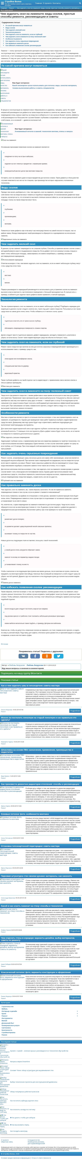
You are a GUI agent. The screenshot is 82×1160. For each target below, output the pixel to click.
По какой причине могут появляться (19, 26)
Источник (4, 644)
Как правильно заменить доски (17, 43)
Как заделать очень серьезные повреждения (22, 41)
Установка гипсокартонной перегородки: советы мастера (30, 846)
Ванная (4, 1021)
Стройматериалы (8, 1032)
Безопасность (7, 1030)
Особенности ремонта (14, 39)
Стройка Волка (13, 1)
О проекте (47, 3)
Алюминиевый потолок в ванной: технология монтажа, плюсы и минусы (44, 131)
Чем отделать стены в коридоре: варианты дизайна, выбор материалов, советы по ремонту (38, 939)
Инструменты (7, 1018)
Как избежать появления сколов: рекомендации (23, 45)
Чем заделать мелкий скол (15, 30)
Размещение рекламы (36, 1142)
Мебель (5, 1009)
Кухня (4, 1014)
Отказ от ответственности (41, 1158)
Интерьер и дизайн (9, 1011)
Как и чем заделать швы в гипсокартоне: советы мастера (30, 685)
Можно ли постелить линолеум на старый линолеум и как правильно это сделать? (38, 718)
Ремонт (3, 712)
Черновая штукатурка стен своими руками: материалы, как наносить (36, 876)
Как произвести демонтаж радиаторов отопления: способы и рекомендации (40, 784)
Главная (38, 3)
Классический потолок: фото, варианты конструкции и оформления (36, 972)
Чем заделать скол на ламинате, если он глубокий (24, 34)
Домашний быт (8, 1023)
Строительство (8, 1006)
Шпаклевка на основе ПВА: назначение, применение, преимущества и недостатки (37, 750)
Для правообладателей (36, 1143)
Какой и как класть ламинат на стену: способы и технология (32, 906)
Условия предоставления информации (15, 1158)
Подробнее (75, 711)
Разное (4, 1035)
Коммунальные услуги (10, 1025)
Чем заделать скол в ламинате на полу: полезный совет (26, 37)
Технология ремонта (13, 32)
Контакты (57, 3)
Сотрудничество (34, 1140)
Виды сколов (10, 28)
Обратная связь (7, 1142)
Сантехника (6, 1028)
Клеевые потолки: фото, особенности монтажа (25, 814)
